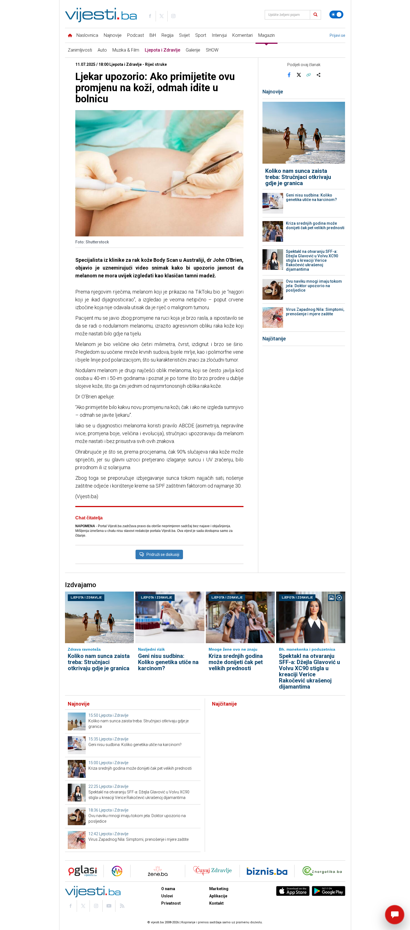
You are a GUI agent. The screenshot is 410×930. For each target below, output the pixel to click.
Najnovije (113, 35)
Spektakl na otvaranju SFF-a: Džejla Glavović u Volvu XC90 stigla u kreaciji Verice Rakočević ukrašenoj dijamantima (312, 260)
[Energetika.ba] (323, 871)
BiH (152, 35)
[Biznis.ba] (267, 871)
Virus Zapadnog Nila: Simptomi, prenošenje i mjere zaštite (315, 311)
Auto (102, 50)
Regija (167, 35)
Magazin (266, 35)
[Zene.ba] (158, 871)
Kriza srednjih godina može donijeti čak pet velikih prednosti (315, 225)
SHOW (212, 50)
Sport (200, 35)
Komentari (242, 35)
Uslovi (167, 896)
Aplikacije (218, 896)
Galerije (193, 50)
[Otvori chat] (394, 914)
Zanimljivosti (80, 50)
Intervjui (219, 35)
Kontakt (216, 903)
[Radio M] (81, 871)
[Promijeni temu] (336, 14)
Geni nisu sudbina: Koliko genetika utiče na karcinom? (311, 197)
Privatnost (171, 903)
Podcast (135, 35)
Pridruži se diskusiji (162, 554)
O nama (168, 889)
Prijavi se (337, 35)
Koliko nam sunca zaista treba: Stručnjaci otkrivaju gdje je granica (298, 177)
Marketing (218, 889)
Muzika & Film (125, 50)
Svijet (184, 35)
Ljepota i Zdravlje (162, 50)
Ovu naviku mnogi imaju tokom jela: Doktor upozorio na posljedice (314, 285)
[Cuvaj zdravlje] (212, 871)
